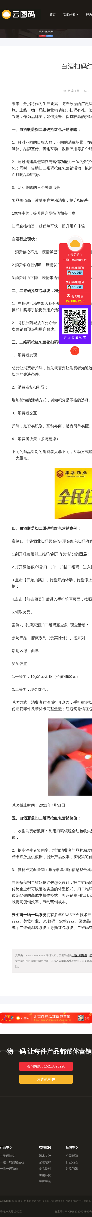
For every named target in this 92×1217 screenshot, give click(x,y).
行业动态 (72, 1162)
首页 (53, 14)
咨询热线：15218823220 (46, 1066)
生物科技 (45, 1175)
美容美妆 (45, 1181)
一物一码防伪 (9, 1168)
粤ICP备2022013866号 (78, 1211)
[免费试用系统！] (46, 1018)
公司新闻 (72, 1156)
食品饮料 (45, 1168)
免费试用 (44, 1079)
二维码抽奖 (7, 1156)
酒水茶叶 (45, 1156)
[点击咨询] (75, 272)
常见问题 (72, 1168)
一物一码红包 (79, 955)
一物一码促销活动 (12, 1162)
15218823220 (74, 301)
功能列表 (69, 14)
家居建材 (45, 1162)
